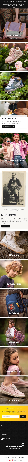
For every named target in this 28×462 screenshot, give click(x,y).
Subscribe (23, 416)
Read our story (5, 226)
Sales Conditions (21, 457)
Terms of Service (14, 457)
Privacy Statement (7, 457)
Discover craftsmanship (8, 126)
